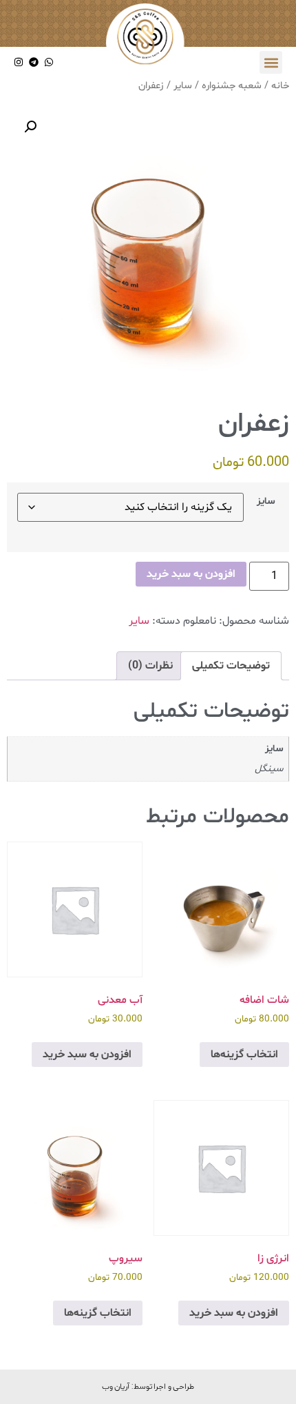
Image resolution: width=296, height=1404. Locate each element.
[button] (271, 62)
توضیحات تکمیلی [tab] (231, 665)
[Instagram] (19, 62)
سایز (266, 502)
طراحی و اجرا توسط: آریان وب (148, 1386)
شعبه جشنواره (232, 85)
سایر (182, 85)
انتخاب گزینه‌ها (244, 1054)
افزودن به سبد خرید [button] (87, 1054)
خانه (280, 85)
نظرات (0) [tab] (150, 665)
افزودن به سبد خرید (191, 574)
